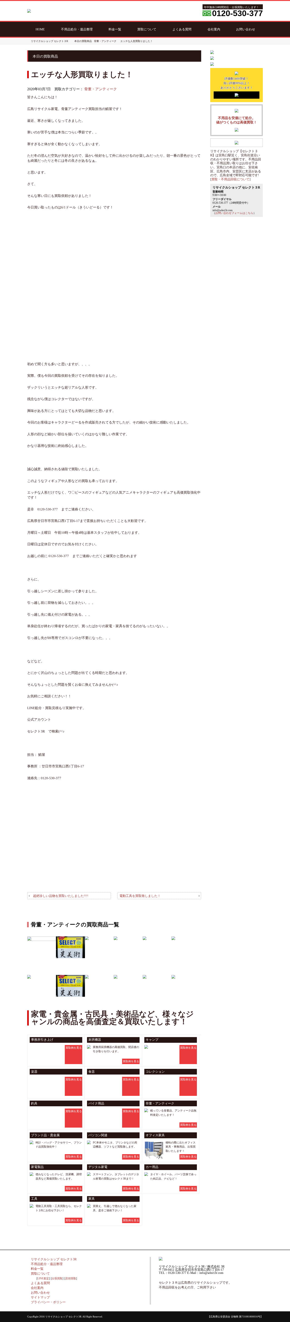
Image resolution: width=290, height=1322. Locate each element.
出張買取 (57, 1278)
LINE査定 (43, 1278)
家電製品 (37, 1167)
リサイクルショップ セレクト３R (49, 41)
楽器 (34, 1071)
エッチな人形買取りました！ (136, 41)
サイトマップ (40, 1297)
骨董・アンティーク (100, 89)
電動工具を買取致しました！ (140, 896)
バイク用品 (96, 1103)
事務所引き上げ (42, 1039)
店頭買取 (70, 1278)
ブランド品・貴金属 (45, 1135)
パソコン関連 (97, 1135)
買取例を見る (73, 1047)
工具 (34, 1198)
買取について (146, 29)
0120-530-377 (237, 13)
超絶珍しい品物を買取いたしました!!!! (60, 896)
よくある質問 (181, 29)
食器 (91, 1071)
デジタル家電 (97, 1167)
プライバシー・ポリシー (48, 1302)
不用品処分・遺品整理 (77, 29)
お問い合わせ (245, 29)
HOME (40, 29)
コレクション (155, 1071)
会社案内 (214, 29)
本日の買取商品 (83, 41)
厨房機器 (94, 1039)
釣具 (34, 1103)
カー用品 (152, 1167)
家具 (91, 1198)
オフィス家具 (155, 1135)
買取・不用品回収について (230, 179)
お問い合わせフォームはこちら (234, 213)
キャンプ (152, 1039)
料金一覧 (115, 29)
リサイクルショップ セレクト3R (54, 1259)
